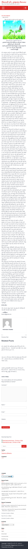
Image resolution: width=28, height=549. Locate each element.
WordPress (10, 547)
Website (3, 419)
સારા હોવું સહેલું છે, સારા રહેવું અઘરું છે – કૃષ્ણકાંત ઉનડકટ (12, 491)
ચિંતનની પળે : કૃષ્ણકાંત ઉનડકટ (14, 2)
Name (3, 405)
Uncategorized (5, 15)
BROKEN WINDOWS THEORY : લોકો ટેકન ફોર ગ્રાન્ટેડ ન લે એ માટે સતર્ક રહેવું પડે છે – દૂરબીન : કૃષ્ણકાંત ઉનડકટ (13, 484)
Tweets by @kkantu (6, 453)
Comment (4, 385)
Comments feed (4, 536)
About (12, 513)
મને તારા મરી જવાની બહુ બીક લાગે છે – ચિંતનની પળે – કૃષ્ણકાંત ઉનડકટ (13, 498)
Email (3, 412)
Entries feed (4, 534)
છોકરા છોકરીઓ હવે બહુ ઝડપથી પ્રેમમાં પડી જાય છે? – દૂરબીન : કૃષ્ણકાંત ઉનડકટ (13, 487)
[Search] (25, 8)
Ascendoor (20, 545)
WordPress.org (4, 539)
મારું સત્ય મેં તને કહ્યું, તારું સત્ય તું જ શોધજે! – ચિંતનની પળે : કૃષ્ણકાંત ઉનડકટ (13, 506)
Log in (2, 531)
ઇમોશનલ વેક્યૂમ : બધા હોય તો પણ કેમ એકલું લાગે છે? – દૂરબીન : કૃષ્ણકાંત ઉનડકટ (14, 494)
